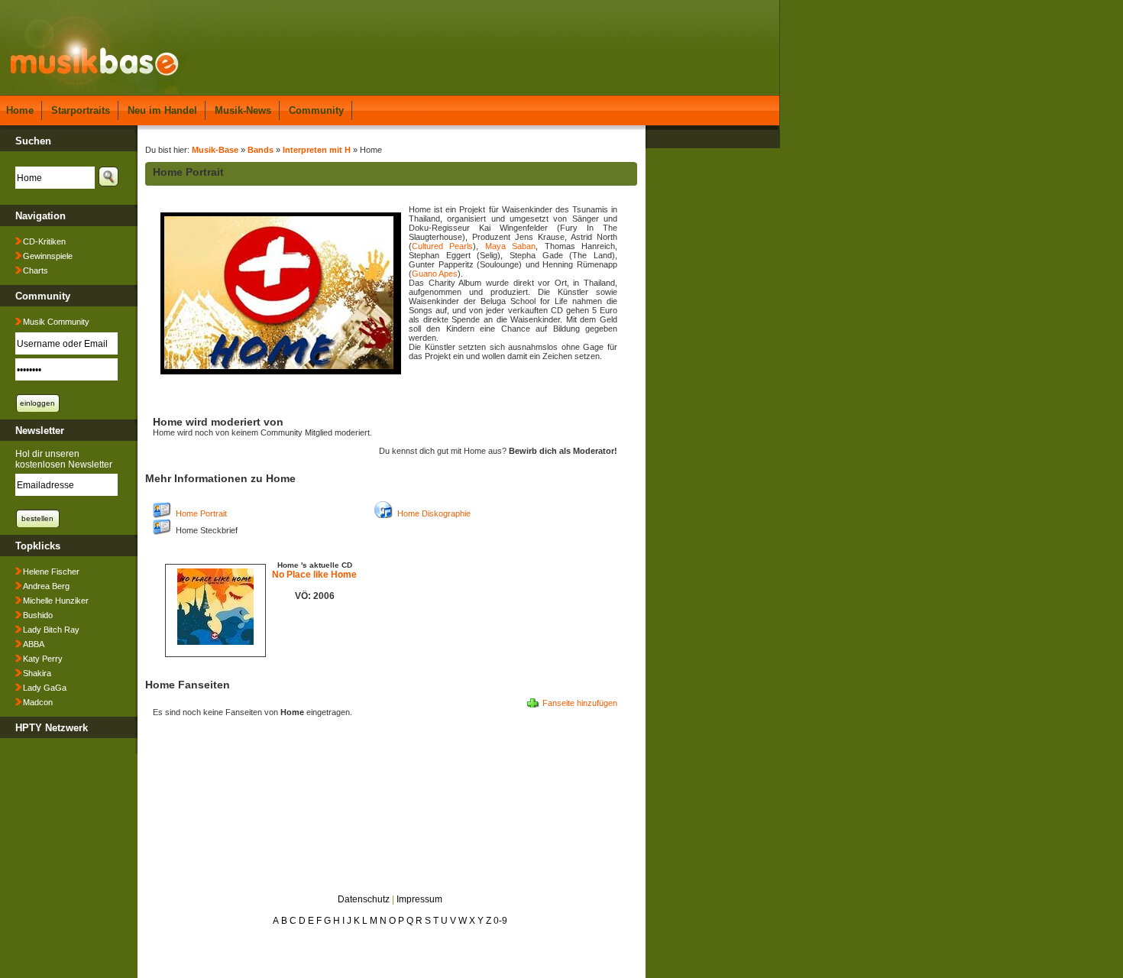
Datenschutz (364, 899)
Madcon (38, 702)
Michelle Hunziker (56, 600)
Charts (35, 270)
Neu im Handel (162, 110)
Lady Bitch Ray (51, 629)
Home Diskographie (434, 513)
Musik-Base (215, 149)
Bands (260, 149)
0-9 (500, 920)
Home (20, 110)
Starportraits (80, 110)
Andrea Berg (46, 586)
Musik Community (56, 321)
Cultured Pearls (442, 246)
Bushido (38, 615)
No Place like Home (314, 574)
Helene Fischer (51, 571)
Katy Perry (43, 658)
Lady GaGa (44, 687)
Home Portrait (201, 513)
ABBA (33, 644)
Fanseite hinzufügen (579, 703)
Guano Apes (435, 273)
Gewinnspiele (48, 256)
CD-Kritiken (44, 241)
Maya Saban (510, 246)
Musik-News (243, 110)
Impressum (419, 899)
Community (316, 110)
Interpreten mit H (317, 149)
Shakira (37, 673)
